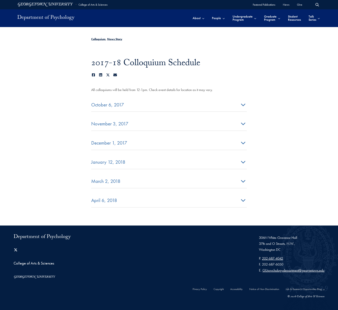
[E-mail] (115, 75)
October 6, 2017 (107, 105)
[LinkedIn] (100, 75)
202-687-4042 (272, 258)
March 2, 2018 (105, 181)
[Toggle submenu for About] (203, 18)
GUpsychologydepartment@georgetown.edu (293, 270)
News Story (114, 39)
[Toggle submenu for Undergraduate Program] (255, 18)
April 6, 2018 (104, 200)
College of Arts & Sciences (93, 4)
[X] (108, 75)
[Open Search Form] (317, 4)
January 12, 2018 (108, 162)
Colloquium (98, 39)
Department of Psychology (45, 18)
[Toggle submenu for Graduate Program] (279, 18)
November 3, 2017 (109, 124)
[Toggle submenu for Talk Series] (319, 18)
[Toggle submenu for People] (224, 18)
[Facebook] (93, 75)
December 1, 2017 (109, 143)
